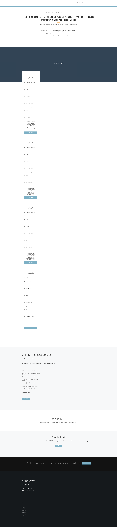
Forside (23, 507)
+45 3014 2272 (30, 490)
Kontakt (23, 515)
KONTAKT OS (86, 463)
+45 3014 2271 (28, 488)
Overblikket (24, 508)
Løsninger (24, 510)
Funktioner (24, 512)
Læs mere (58, 445)
